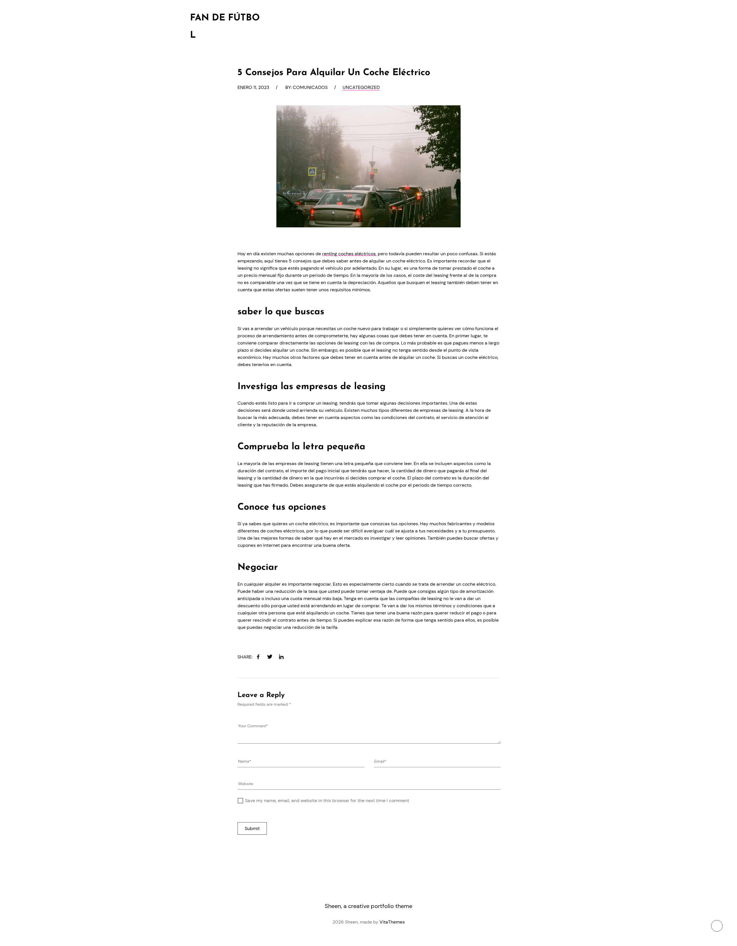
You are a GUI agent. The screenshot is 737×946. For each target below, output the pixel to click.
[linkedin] (281, 657)
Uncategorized (361, 87)
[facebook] (258, 657)
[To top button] (717, 926)
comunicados (310, 87)
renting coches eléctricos (349, 254)
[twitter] (270, 657)
